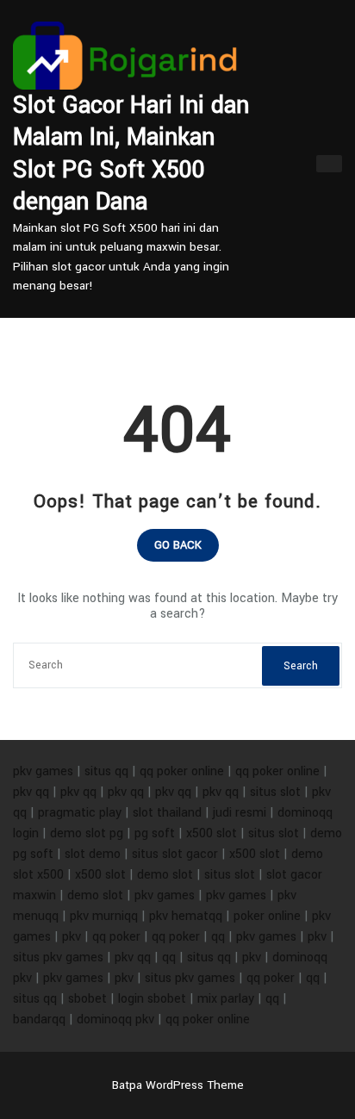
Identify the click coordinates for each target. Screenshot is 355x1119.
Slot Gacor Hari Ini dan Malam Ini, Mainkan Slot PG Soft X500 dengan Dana (131, 154)
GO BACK (178, 545)
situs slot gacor (175, 854)
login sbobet (152, 999)
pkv (71, 937)
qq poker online (182, 771)
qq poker (116, 937)
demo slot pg (86, 833)
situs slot (275, 792)
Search (300, 666)
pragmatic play (79, 813)
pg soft (154, 833)
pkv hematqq (185, 916)
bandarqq (39, 1019)
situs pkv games (58, 957)
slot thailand (167, 813)
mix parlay (225, 999)
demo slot (165, 875)
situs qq (106, 771)
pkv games (43, 771)
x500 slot (211, 833)
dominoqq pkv (115, 1019)
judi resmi (239, 813)
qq (218, 937)
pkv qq (31, 792)
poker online (267, 916)
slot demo (93, 854)
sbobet (87, 999)
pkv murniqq (104, 916)
